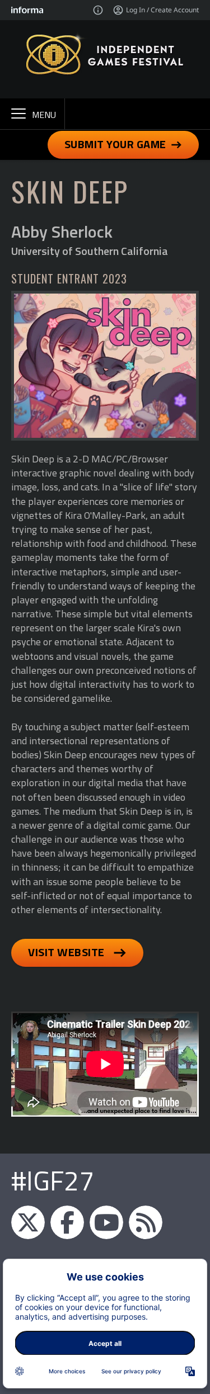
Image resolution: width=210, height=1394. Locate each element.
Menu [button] (44, 114)
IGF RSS (145, 1222)
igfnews (28, 1222)
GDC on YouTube (106, 1222)
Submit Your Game (115, 144)
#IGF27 (52, 1180)
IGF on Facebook (67, 1222)
